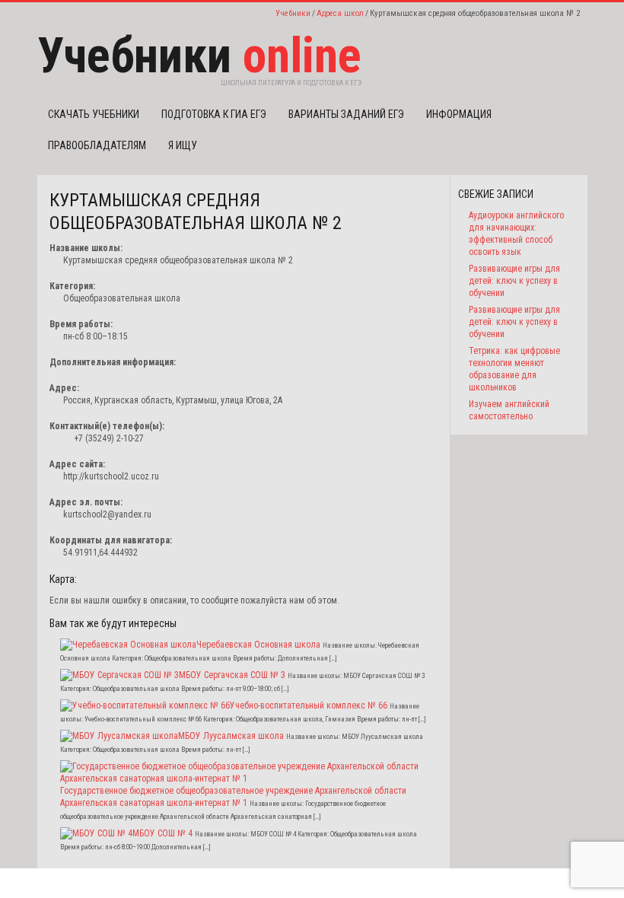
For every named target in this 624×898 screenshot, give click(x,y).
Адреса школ (340, 13)
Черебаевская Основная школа (258, 644)
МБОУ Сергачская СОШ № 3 (232, 675)
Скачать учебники (93, 114)
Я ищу (182, 145)
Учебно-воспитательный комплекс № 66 (308, 705)
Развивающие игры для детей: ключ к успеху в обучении (514, 280)
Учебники (292, 13)
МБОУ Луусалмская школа (231, 736)
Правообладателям (97, 145)
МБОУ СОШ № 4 (162, 833)
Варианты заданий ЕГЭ (346, 114)
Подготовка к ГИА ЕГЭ (213, 114)
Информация (459, 114)
